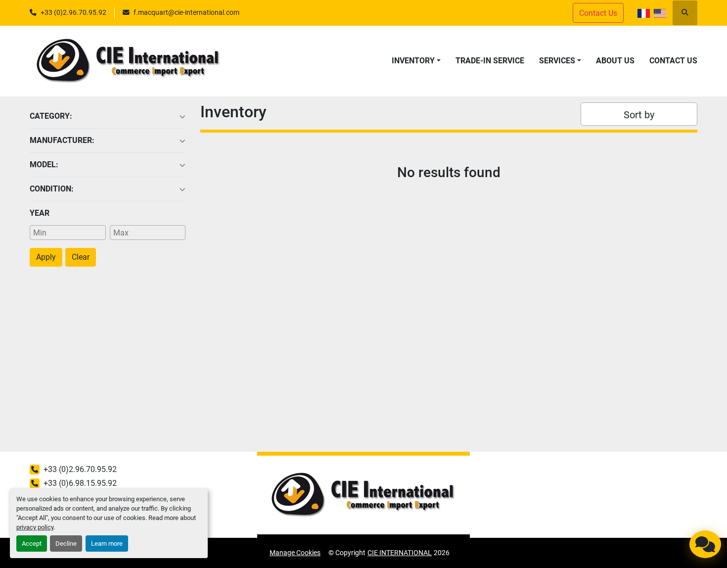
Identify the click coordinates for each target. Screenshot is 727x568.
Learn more (107, 543)
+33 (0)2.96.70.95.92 (73, 12)
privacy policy (34, 527)
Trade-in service (489, 60)
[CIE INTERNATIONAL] (363, 495)
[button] (416, 61)
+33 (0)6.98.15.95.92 (80, 483)
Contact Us (673, 60)
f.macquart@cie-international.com (186, 12)
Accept (32, 543)
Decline (66, 543)
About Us (615, 60)
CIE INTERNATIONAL (399, 553)
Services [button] (557, 60)
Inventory (413, 60)
